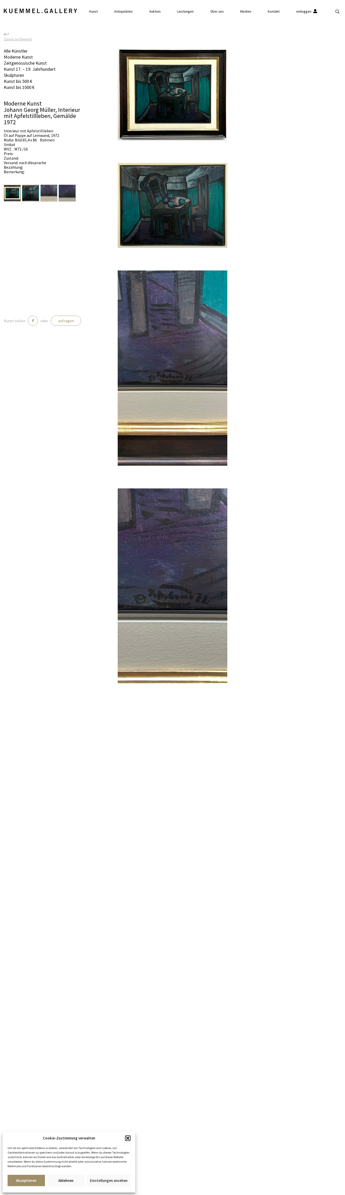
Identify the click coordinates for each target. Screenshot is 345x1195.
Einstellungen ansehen (109, 1180)
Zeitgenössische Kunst (25, 63)
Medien (245, 11)
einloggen (304, 11)
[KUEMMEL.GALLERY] (40, 11)
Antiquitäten (123, 11)
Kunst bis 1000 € (19, 87)
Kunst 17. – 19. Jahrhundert (30, 69)
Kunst (93, 11)
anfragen (66, 320)
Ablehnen (65, 1180)
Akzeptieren (26, 1180)
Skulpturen (14, 75)
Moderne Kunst (18, 57)
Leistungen (185, 11)
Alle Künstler (16, 51)
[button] (127, 1138)
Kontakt (274, 11)
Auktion (155, 11)
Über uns (217, 11)
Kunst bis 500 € (18, 81)
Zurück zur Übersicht (18, 39)
